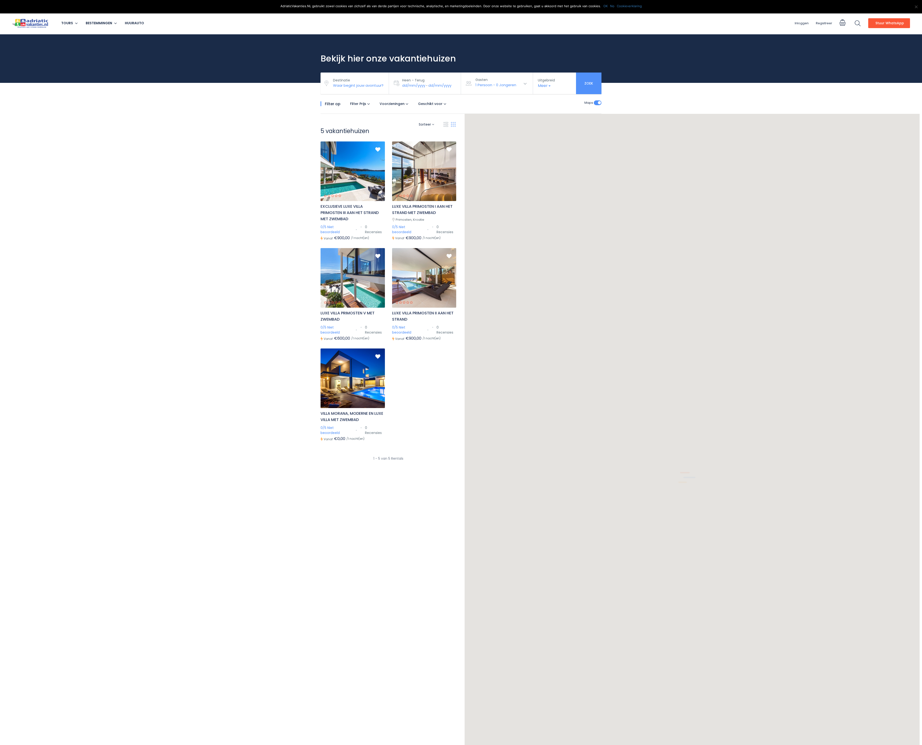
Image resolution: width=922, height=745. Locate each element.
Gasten (481, 79)
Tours (67, 23)
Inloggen (802, 23)
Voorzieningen (393, 103)
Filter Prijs (358, 103)
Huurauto (134, 23)
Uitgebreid (546, 80)
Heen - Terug (413, 80)
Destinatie (341, 80)
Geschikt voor (430, 103)
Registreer (824, 23)
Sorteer (425, 124)
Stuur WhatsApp (889, 23)
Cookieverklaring (629, 6)
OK (605, 6)
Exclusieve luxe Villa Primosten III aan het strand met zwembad (350, 213)
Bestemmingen (99, 23)
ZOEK (588, 83)
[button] (538, 441)
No (612, 6)
